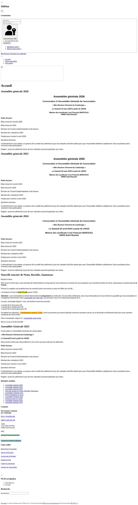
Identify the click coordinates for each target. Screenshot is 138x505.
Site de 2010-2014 (7, 453)
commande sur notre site (33, 298)
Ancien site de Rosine (8, 456)
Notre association (11, 61)
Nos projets (9, 63)
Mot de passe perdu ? (14, 49)
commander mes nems (32, 318)
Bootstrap (4, 503)
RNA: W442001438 (8, 416)
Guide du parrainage (8, 463)
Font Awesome (54, 503)
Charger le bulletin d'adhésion (11, 441)
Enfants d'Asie (6, 460)
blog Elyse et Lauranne (9, 449)
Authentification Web (10, 38)
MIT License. (46, 503)
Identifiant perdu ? (13, 47)
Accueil (7, 59)
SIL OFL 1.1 (74, 503)
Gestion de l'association (9, 467)
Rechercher (5, 493)
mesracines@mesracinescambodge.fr (10, 435)
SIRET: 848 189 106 (8, 420)
